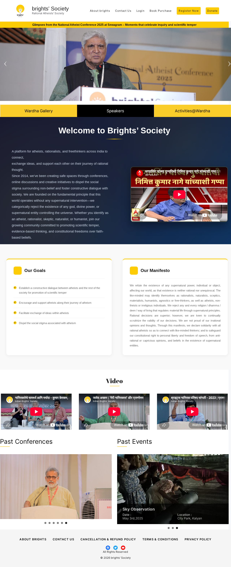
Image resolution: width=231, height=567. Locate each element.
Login (140, 10)
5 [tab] (62, 523)
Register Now (189, 10)
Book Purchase (161, 10)
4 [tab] (58, 523)
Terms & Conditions (160, 539)
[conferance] (56, 494)
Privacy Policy (198, 539)
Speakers (115, 110)
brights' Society (50, 9)
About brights (100, 10)
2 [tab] (50, 523)
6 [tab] (66, 523)
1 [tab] (45, 523)
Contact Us (123, 10)
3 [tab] (54, 523)
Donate (212, 10)
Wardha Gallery (39, 110)
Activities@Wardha (192, 110)
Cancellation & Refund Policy (108, 539)
